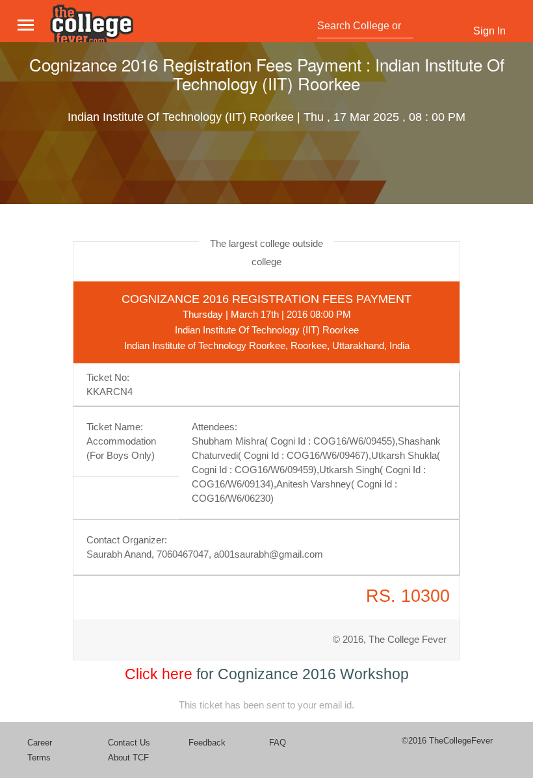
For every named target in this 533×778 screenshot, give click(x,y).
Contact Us (129, 742)
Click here (158, 674)
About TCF (128, 757)
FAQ (277, 742)
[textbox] (361, 26)
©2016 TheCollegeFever (447, 741)
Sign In (489, 30)
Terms (39, 757)
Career (39, 742)
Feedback (207, 742)
